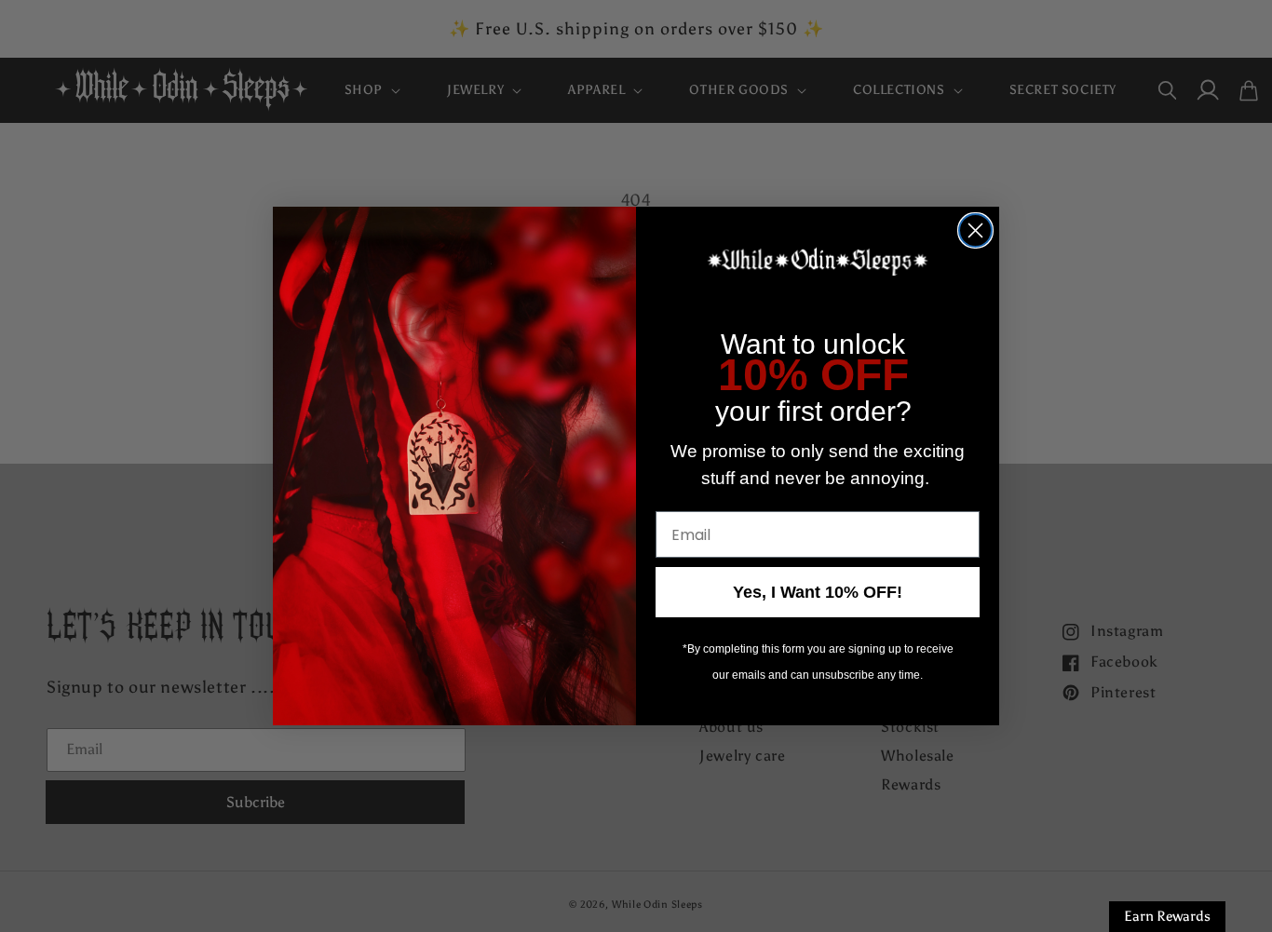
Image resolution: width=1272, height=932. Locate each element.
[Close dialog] (975, 230)
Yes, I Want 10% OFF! (817, 592)
